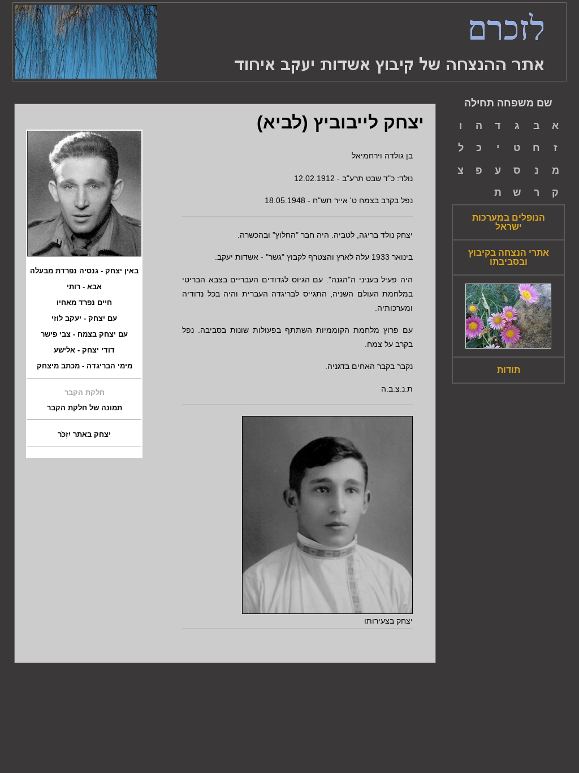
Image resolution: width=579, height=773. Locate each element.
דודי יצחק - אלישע (84, 350)
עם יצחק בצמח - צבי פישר (84, 334)
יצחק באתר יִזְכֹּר (84, 435)
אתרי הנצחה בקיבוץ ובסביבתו (508, 257)
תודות (508, 370)
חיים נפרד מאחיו (84, 303)
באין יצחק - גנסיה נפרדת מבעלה (84, 271)
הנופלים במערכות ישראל (508, 222)
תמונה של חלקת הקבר (84, 408)
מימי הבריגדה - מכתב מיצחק (84, 366)
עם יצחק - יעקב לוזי (84, 319)
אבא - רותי (84, 287)
